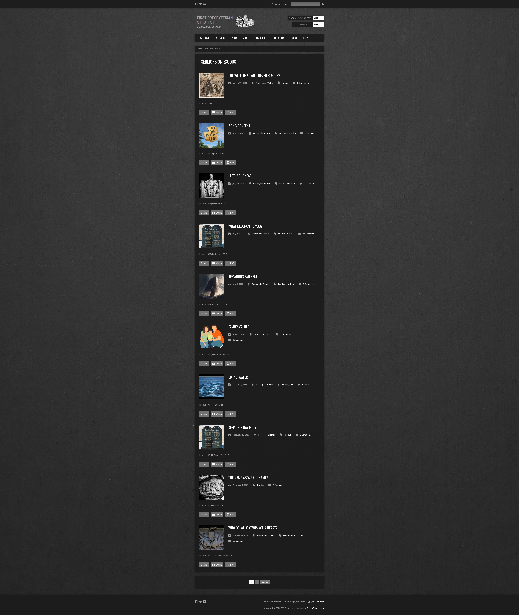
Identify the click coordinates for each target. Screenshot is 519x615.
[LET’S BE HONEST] (211, 196)
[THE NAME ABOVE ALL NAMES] (211, 498)
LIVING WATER (238, 377)
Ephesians (283, 133)
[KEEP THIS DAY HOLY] (211, 448)
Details (204, 112)
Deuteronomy (286, 334)
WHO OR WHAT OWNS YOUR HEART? (253, 528)
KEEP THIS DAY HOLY (242, 427)
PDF (232, 112)
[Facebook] (196, 4)
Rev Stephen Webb (264, 83)
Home (199, 48)
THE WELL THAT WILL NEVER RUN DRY (254, 75)
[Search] (323, 4)
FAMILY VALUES (238, 326)
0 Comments (303, 83)
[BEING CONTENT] (211, 146)
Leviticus (290, 233)
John (291, 384)
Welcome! (276, 4)
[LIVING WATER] (211, 397)
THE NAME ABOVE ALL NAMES (248, 477)
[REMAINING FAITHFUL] (211, 297)
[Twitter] (200, 4)
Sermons (208, 48)
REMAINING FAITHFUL (243, 276)
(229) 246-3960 (317, 601)
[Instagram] (204, 4)
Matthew (291, 183)
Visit (285, 4)
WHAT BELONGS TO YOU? (245, 226)
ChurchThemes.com (315, 608)
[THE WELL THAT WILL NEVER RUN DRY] (211, 96)
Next (264, 582)
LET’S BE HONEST (240, 176)
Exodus (217, 48)
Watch (218, 112)
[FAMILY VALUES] (211, 347)
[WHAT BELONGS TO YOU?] (211, 247)
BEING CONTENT (239, 125)
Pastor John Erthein (261, 133)
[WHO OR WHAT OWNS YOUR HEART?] (211, 548)
